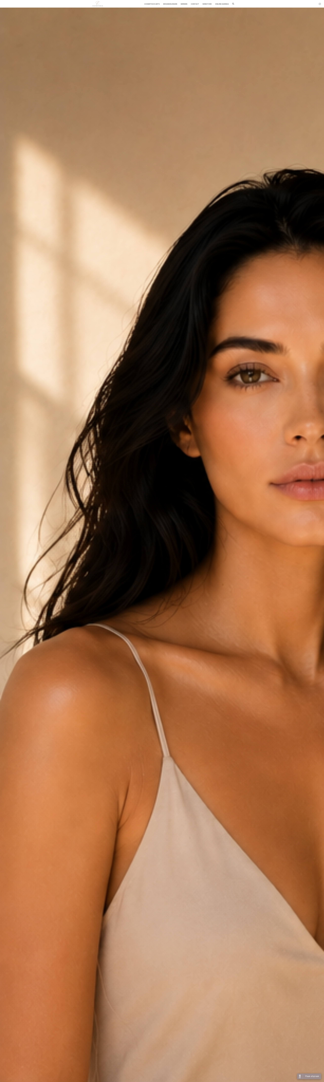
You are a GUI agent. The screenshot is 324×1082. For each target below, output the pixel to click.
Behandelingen (170, 4)
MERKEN (184, 4)
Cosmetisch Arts (152, 4)
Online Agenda (222, 4)
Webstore (207, 4)
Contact (195, 4)
